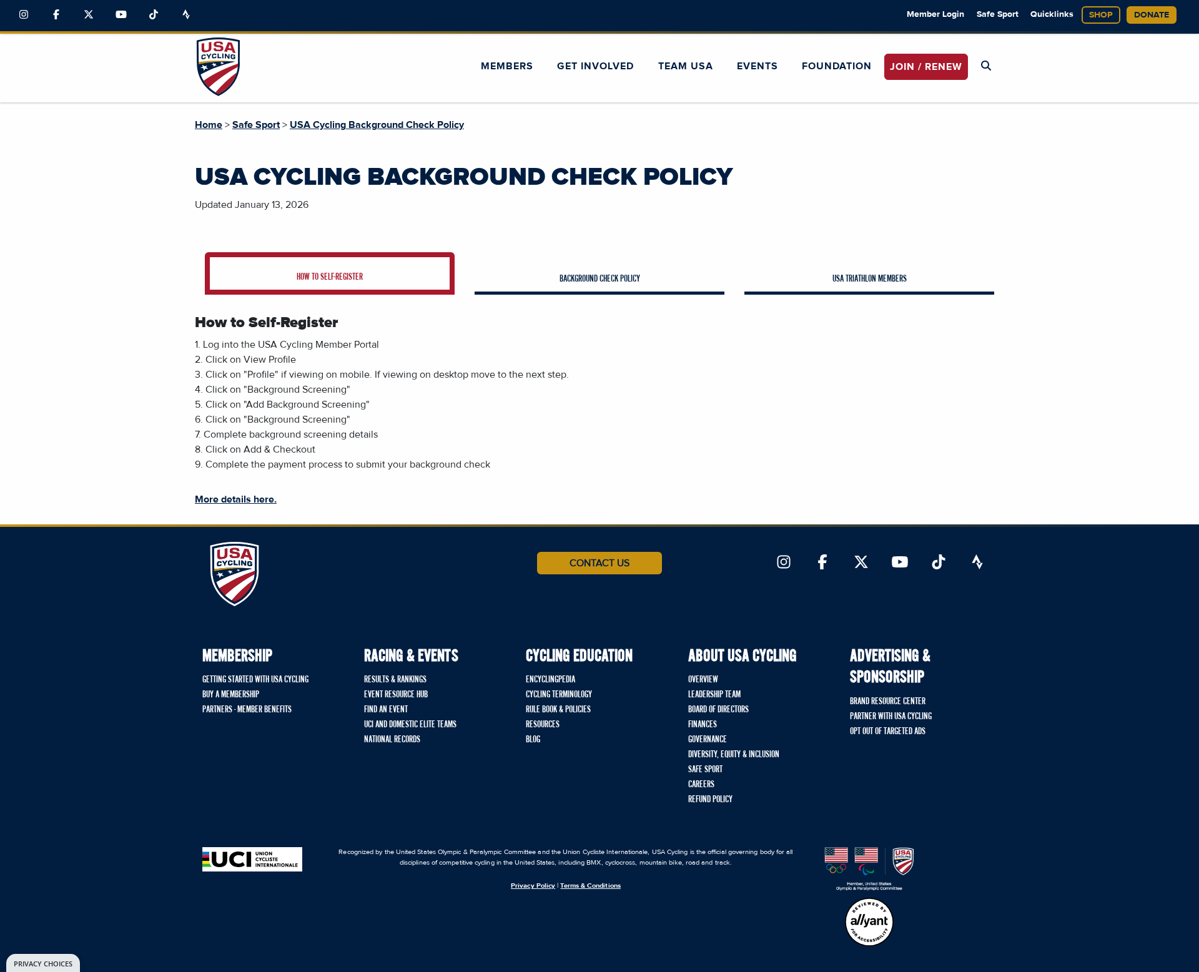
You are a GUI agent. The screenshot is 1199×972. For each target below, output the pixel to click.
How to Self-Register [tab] (330, 277)
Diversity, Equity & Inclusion (733, 754)
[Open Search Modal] (986, 66)
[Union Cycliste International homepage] (252, 859)
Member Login (935, 14)
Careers (701, 784)
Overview (703, 679)
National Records (392, 739)
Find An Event (386, 709)
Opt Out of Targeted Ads (887, 731)
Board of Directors (718, 709)
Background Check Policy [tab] (600, 279)
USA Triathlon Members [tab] (869, 279)
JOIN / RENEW (926, 67)
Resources (543, 724)
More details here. (236, 499)
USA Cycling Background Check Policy (377, 125)
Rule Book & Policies (558, 709)
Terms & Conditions (590, 885)
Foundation (837, 66)
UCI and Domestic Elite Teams (410, 724)
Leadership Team (714, 694)
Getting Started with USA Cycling (255, 679)
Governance (707, 739)
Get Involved (595, 66)
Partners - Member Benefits (247, 709)
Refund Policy (710, 799)
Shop (1101, 15)
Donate (1151, 15)
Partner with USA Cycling (891, 716)
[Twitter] (88, 15)
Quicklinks (1051, 14)
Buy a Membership (230, 694)
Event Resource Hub (396, 694)
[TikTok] (153, 15)
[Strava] (186, 15)
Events (757, 66)
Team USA (685, 66)
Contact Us (599, 563)
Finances (702, 724)
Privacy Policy (533, 885)
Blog (533, 739)
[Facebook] (56, 15)
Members (507, 66)
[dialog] (43, 963)
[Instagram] (23, 15)
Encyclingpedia (550, 679)
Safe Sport (998, 14)
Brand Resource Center (887, 701)
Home (208, 125)
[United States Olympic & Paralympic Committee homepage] (869, 869)
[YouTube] (121, 15)
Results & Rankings (395, 679)
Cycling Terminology (559, 694)
